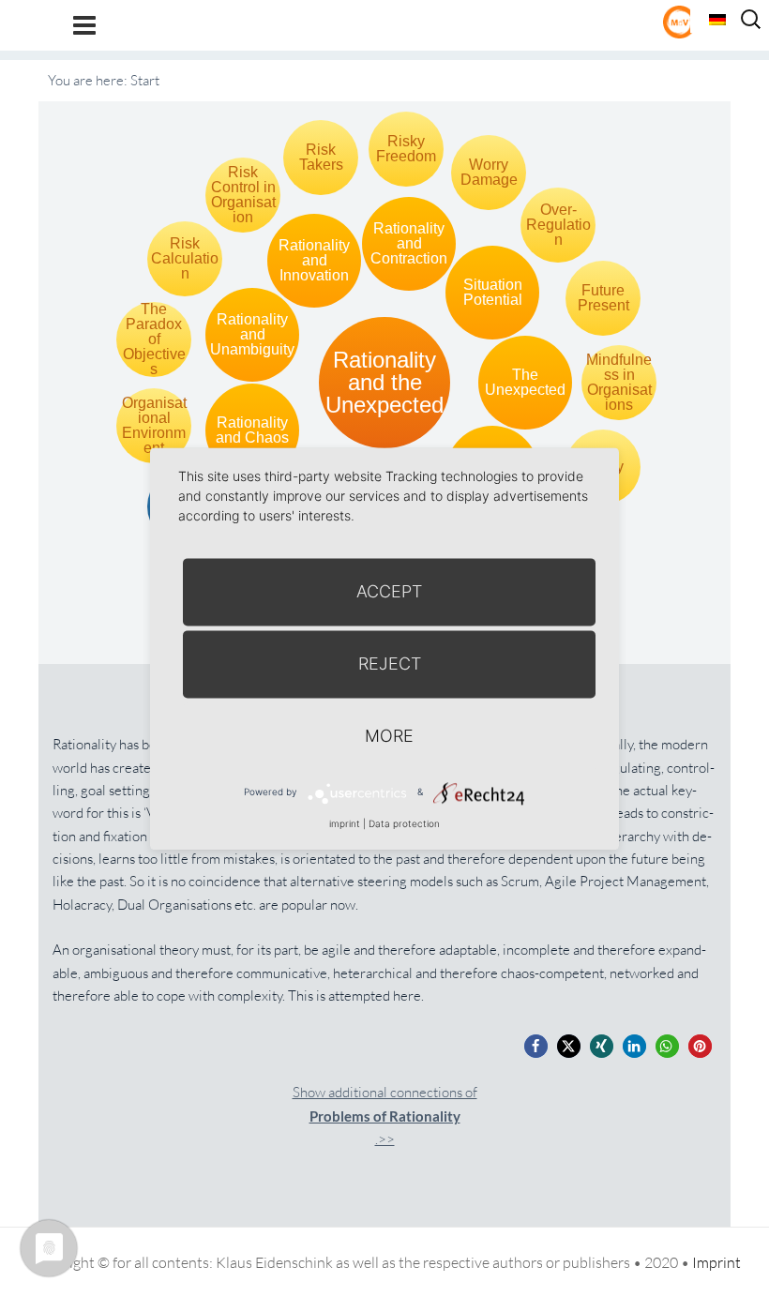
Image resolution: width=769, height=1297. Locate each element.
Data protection (404, 823)
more (389, 736)
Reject (389, 663)
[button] (536, 1046)
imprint (344, 823)
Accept (389, 591)
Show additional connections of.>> (385, 1115)
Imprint (716, 1262)
